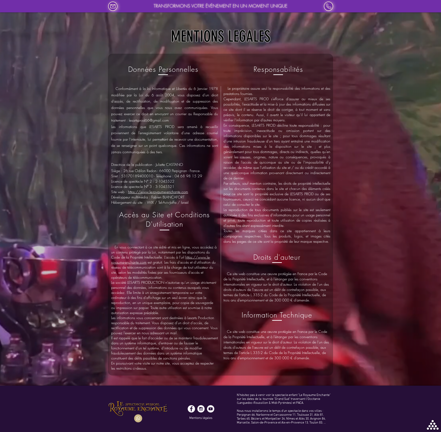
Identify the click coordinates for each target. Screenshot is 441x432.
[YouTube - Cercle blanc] (210, 408)
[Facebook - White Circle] (191, 408)
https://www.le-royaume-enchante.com (158, 191)
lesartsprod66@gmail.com (149, 120)
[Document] (138, 418)
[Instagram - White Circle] (201, 408)
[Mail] (112, 6)
